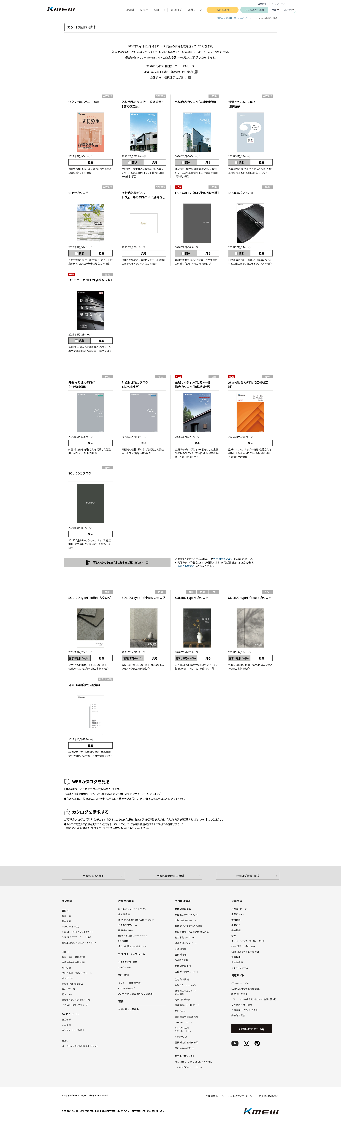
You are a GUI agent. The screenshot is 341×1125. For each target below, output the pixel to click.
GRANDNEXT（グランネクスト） (77, 931)
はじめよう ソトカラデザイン (132, 908)
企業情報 (262, 3)
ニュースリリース (239, 967)
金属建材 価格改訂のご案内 (168, 77)
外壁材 (65, 951)
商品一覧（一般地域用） (73, 956)
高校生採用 (237, 962)
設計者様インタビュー (186, 943)
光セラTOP (67, 978)
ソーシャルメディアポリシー (238, 1096)
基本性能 (66, 921)
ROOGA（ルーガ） (71, 926)
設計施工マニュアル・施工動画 (185, 992)
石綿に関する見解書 (128, 1009)
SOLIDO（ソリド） (70, 1014)
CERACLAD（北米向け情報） (246, 988)
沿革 (233, 935)
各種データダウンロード (187, 971)
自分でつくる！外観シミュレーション (136, 919)
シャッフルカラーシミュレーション (183, 1029)
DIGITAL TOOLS (183, 1022)
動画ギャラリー (125, 930)
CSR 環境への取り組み (243, 946)
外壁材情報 (180, 948)
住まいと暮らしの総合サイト (132, 946)
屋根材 (65, 910)
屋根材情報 (180, 954)
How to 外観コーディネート (132, 935)
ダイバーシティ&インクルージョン (248, 940)
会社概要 (236, 919)
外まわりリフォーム (127, 924)
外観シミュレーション (185, 985)
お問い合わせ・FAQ (251, 1029)
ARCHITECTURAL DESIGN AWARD (193, 1061)
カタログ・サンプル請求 (73, 1030)
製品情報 (66, 1019)
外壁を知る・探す (93, 876)
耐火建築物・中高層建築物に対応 (192, 931)
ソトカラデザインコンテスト (188, 1067)
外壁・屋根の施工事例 (170, 876)
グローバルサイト (240, 983)
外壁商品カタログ (222, 558)
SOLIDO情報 (181, 960)
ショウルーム (278, 3)
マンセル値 (180, 1010)
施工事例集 (124, 914)
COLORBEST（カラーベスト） (76, 937)
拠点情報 (236, 930)
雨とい (78, 1043)
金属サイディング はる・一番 (76, 999)
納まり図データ (182, 999)
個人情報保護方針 (269, 1096)
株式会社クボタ (239, 993)
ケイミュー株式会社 (61, 9)
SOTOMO (123, 940)
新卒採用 (236, 956)
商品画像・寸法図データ (187, 1005)
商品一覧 (66, 915)
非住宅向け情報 (183, 909)
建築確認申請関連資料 (186, 1016)
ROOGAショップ (126, 988)
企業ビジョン (238, 914)
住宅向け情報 (182, 979)
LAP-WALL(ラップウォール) (76, 1004)
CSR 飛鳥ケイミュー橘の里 (245, 951)
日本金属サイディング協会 (244, 1009)
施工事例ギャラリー (185, 937)
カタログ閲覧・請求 (247, 876)
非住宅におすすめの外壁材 (188, 926)
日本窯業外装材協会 (242, 1004)
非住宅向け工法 (183, 965)
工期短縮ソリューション (187, 920)
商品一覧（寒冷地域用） (73, 962)
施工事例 (66, 1024)
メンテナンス (181, 1036)
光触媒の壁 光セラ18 (73, 983)
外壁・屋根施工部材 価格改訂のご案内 (168, 72)
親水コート (67, 994)
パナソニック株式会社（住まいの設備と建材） (253, 999)
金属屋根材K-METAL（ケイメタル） (79, 942)
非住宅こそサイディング (186, 914)
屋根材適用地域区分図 (186, 1042)
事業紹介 (236, 924)
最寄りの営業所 (185, 566)
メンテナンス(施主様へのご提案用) (136, 993)
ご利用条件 (211, 1096)
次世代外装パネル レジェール (77, 972)
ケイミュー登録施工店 (129, 982)
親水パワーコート (71, 988)
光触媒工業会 (238, 1015)
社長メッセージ (239, 908)
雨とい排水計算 (183, 1048)
